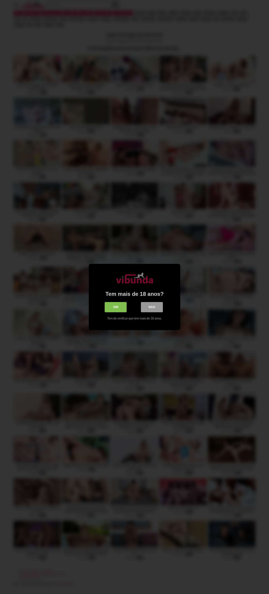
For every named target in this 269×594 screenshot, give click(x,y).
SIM (115, 307)
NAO (152, 307)
